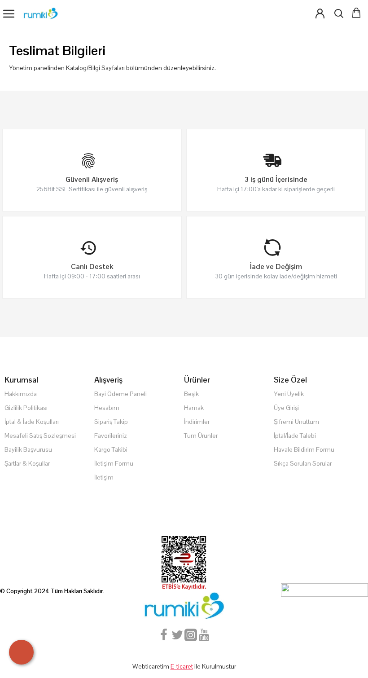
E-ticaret (182, 666)
